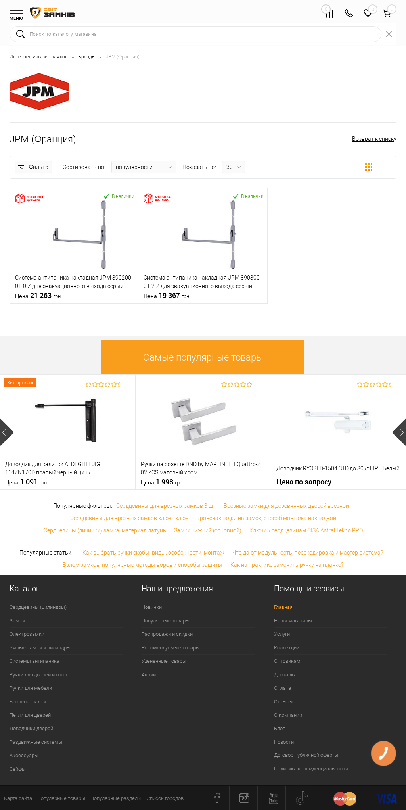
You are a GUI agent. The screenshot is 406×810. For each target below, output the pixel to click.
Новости (284, 742)
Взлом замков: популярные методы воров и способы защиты (142, 565)
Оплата (282, 688)
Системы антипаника (34, 661)
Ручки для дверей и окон (38, 675)
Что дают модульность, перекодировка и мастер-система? (307, 552)
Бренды (87, 57)
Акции (149, 675)
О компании (288, 715)
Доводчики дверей (31, 728)
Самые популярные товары (203, 357)
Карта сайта (18, 798)
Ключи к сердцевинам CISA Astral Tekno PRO (306, 530)
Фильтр (38, 167)
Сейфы (18, 769)
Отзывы (283, 701)
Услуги (282, 634)
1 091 (26, 482)
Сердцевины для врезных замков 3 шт (166, 506)
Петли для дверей (30, 715)
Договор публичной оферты (306, 755)
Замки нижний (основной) (207, 530)
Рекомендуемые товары (171, 648)
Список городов (165, 798)
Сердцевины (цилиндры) (38, 607)
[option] (68, 432)
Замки (17, 621)
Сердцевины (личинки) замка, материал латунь (105, 530)
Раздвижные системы (36, 742)
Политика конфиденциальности (311, 769)
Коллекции (286, 648)
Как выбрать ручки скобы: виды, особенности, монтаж (153, 552)
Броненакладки (28, 701)
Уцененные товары (164, 661)
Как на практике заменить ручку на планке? (286, 565)
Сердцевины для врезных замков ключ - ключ (129, 518)
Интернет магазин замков (39, 57)
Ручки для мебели (31, 688)
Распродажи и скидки (167, 634)
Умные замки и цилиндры (40, 648)
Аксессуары (24, 755)
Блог (279, 728)
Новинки (152, 607)
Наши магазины (293, 621)
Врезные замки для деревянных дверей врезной (286, 506)
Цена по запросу (303, 482)
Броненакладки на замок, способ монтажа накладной (266, 518)
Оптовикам (287, 661)
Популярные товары (166, 621)
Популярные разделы (116, 798)
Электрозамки (27, 634)
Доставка (285, 675)
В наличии (123, 196)
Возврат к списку (374, 139)
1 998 (162, 482)
